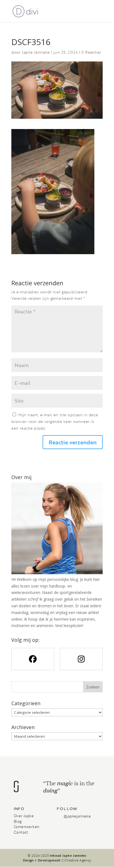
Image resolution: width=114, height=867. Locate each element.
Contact (21, 832)
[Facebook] (32, 659)
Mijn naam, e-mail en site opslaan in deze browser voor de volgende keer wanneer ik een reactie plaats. (54, 421)
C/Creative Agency (76, 860)
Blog (18, 821)
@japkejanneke (77, 816)
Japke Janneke (36, 52)
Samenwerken (26, 826)
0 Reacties (91, 52)
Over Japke (24, 816)
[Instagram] (81, 659)
